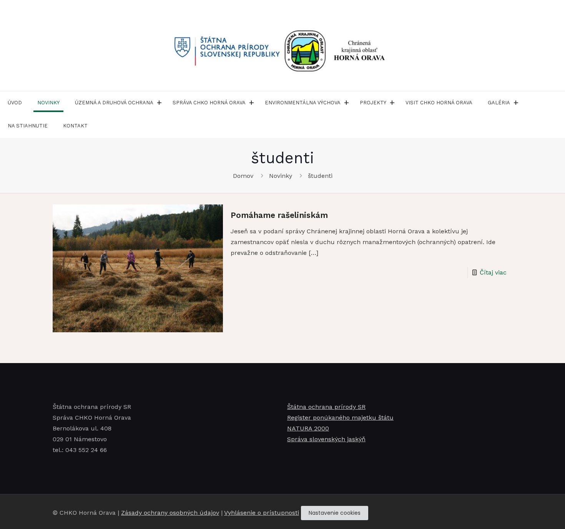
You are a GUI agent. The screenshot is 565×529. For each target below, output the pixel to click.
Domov (243, 175)
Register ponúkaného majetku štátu (340, 417)
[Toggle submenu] (159, 103)
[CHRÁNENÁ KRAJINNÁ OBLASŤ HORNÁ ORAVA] (282, 45)
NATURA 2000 (308, 428)
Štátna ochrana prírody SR (326, 406)
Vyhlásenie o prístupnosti (261, 512)
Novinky (280, 175)
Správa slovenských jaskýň (326, 439)
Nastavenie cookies (335, 513)
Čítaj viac (493, 272)
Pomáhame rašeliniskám (279, 215)
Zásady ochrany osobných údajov (170, 512)
